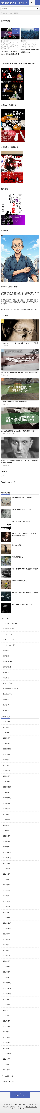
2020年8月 (6, 809)
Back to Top (20, 1095)
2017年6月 (6, 1015)
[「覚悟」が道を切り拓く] (6, 584)
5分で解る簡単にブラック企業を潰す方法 (14, 402)
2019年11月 (7, 858)
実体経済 (6, 661)
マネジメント (7, 639)
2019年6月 (6, 885)
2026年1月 (6, 722)
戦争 (4, 672)
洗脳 (4, 699)
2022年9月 (6, 754)
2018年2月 (6, 972)
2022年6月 (6, 771)
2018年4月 (6, 961)
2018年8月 (6, 939)
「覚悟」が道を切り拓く (19, 580)
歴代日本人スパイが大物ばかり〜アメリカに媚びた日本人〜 (20, 372)
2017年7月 (6, 1010)
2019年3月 (6, 901)
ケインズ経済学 (31, 46)
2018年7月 (6, 945)
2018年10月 (7, 928)
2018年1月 (6, 977)
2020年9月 (6, 803)
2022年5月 (6, 776)
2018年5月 (6, 956)
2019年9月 (6, 868)
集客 (4, 710)
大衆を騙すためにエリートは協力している (25, 592)
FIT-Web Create (31, 1107)
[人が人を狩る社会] (6, 561)
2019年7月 (6, 879)
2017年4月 (6, 1026)
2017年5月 (6, 1021)
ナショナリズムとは (11, 44)
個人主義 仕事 (5, 48)
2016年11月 (7, 1048)
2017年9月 (6, 999)
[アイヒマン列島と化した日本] (6, 525)
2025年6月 (6, 727)
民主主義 (15, 32)
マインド (6, 634)
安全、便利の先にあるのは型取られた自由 (25, 569)
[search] (37, 8)
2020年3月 (6, 836)
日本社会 (15, 29)
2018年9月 (6, 934)
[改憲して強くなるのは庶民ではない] (6, 608)
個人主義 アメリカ (12, 46)
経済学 (5, 705)
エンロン (31, 43)
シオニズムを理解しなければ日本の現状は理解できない (18, 431)
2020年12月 (7, 787)
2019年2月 (6, 907)
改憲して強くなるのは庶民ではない (23, 604)
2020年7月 (6, 814)
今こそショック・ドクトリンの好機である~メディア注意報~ (20, 343)
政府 (13, 433)
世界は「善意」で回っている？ (21, 509)
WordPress (23, 1109)
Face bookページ (8, 482)
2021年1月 (6, 781)
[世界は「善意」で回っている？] (6, 513)
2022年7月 (6, 765)
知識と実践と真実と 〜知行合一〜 (25, 1104)
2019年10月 (7, 863)
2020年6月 (6, 819)
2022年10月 (7, 749)
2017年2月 (6, 1037)
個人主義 (3, 46)
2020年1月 (6, 847)
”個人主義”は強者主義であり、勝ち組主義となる (10, 52)
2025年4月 (6, 738)
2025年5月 (6, 732)
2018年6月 (6, 950)
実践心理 (6, 667)
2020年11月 (7, 792)
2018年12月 (7, 917)
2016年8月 (6, 1064)
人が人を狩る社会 (17, 557)
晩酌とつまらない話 (9, 688)
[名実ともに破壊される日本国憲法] (6, 501)
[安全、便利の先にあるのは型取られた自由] (6, 573)
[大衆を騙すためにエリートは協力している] (6, 596)
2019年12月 (7, 852)
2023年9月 (6, 743)
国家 (4, 656)
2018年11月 (7, 923)
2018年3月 (6, 966)
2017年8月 (6, 1004)
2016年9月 (6, 1059)
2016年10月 (7, 1053)
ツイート (4, 476)
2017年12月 (7, 983)
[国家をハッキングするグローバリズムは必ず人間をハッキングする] (6, 537)
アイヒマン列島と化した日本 (21, 521)
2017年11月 (7, 988)
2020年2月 (6, 841)
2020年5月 (6, 825)
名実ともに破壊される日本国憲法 (22, 498)
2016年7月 (6, 1070)
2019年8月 (6, 874)
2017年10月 (7, 994)
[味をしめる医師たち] (6, 549)
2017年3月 (6, 1032)
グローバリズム (7, 433)
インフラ (25, 43)
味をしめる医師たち (18, 545)
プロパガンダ (7, 465)
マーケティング (8, 645)
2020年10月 (7, 798)
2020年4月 (6, 830)
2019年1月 (6, 912)
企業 (36, 29)
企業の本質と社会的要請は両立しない (30, 50)
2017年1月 (6, 1043)
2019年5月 (6, 890)
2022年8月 (6, 760)
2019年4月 (6, 896)
